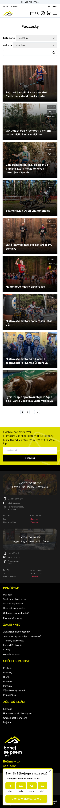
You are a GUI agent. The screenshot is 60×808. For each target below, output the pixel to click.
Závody (51, 107)
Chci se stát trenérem (15, 718)
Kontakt (7, 709)
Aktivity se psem (12, 654)
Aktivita (7, 45)
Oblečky (7, 672)
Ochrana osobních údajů (16, 613)
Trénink (51, 112)
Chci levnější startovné (26, 798)
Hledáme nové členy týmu (17, 713)
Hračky (7, 677)
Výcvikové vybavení (14, 690)
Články (6, 649)
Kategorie (9, 38)
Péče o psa (50, 116)
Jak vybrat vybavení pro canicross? (22, 636)
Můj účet (7, 594)
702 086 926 (13, 553)
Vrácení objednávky (13, 603)
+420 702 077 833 (31, 2)
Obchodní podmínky (14, 608)
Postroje (7, 668)
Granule (7, 681)
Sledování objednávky (14, 599)
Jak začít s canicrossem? (16, 631)
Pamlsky (7, 686)
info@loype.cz (14, 503)
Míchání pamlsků (10, 6)
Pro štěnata (9, 695)
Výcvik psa (50, 150)
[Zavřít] (50, 771)
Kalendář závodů (12, 645)
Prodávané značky (12, 618)
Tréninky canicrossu (13, 640)
